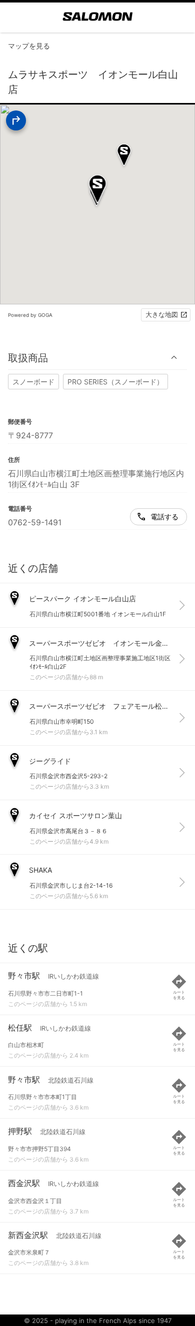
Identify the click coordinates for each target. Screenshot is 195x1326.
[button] (97, 357)
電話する (164, 516)
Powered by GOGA (30, 315)
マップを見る (29, 45)
